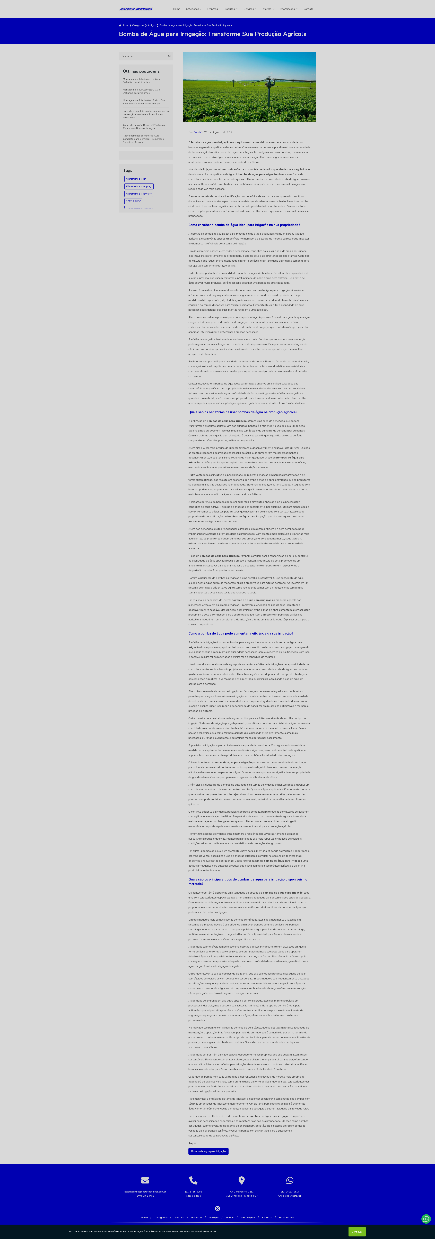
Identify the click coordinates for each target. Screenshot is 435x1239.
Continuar (357, 1232)
